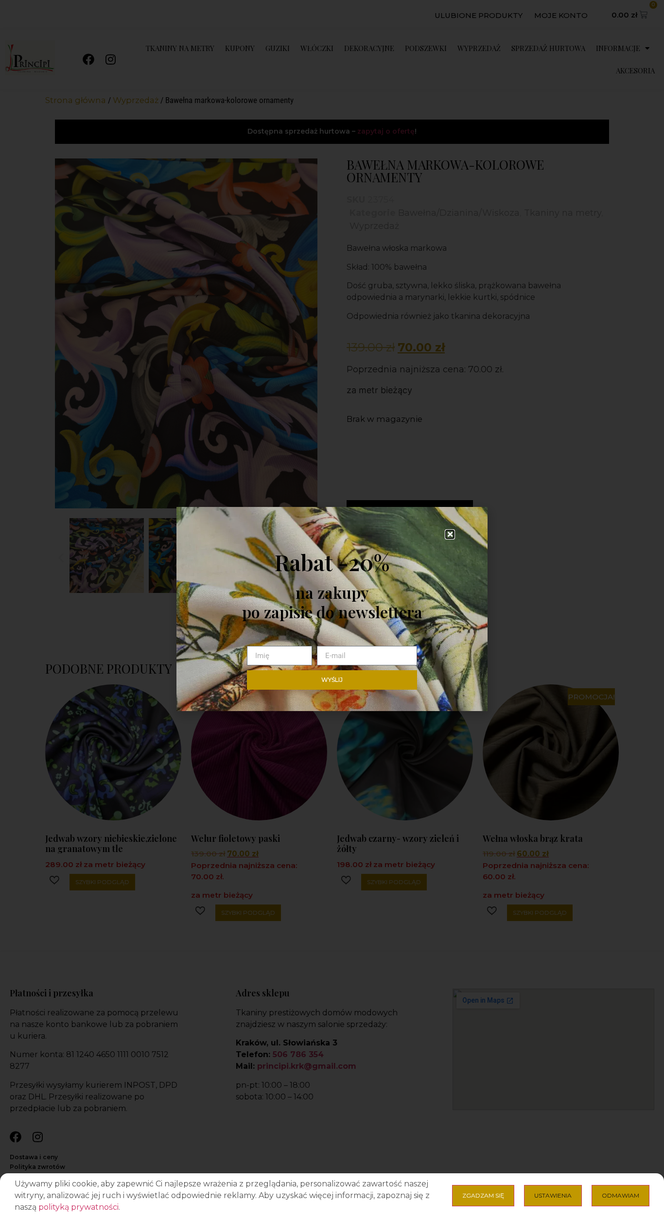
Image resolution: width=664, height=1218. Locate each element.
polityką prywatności (78, 1207)
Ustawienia (553, 1195)
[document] (332, 609)
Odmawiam (620, 1195)
